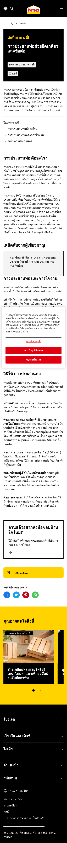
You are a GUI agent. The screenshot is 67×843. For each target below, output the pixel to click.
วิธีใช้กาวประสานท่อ (20, 141)
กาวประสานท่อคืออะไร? (22, 128)
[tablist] (33, 690)
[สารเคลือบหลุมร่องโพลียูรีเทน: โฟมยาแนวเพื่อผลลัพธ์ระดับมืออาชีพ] (28, 657)
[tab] (33, 690)
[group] (33, 263)
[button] (33, 719)
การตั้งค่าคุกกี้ (33, 341)
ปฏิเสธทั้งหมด (33, 359)
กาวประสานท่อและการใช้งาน (26, 135)
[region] (33, 337)
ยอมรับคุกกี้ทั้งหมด (33, 350)
